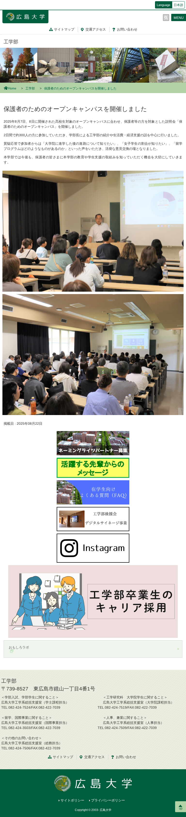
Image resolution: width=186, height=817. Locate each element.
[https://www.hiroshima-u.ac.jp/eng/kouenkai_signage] (93, 519)
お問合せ (127, 29)
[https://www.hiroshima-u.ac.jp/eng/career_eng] (93, 601)
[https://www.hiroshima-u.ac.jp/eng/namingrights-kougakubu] (93, 443)
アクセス (95, 29)
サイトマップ (64, 29)
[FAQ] (93, 492)
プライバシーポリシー (108, 800)
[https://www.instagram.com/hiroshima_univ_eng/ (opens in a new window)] (93, 548)
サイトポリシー (72, 800)
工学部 (11, 41)
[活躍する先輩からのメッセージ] (93, 467)
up (180, 808)
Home (12, 88)
